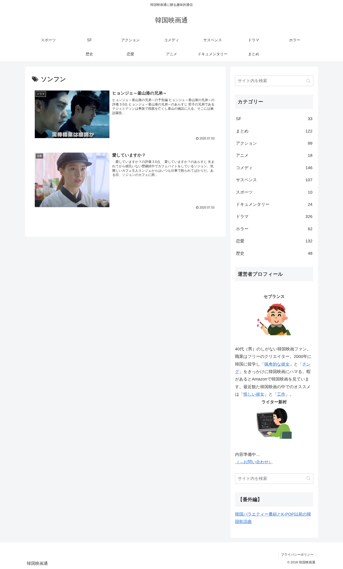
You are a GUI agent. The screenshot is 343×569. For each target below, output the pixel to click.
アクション (274, 143)
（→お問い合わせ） (254, 462)
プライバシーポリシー (297, 554)
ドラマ (274, 216)
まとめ (274, 131)
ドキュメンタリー (274, 204)
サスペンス (274, 180)
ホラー (274, 229)
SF (274, 118)
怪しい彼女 (253, 394)
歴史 (274, 253)
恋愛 (274, 241)
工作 (281, 394)
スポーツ (274, 192)
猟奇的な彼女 (277, 364)
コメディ (274, 167)
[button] (308, 81)
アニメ (274, 155)
